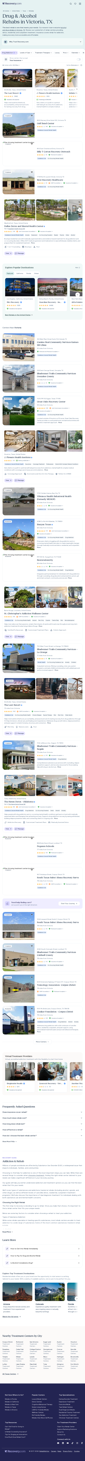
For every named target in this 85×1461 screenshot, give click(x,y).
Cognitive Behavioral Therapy (42, 1404)
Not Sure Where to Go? (14, 1395)
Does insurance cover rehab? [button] (14, 1112)
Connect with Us (63, 1439)
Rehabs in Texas (10, 1407)
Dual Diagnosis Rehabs (67, 1410)
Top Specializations (67, 1395)
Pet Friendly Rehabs (38, 1415)
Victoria (17, 328)
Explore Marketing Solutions (67, 1429)
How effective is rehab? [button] (12, 1130)
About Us (60, 1432)
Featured (10, 273)
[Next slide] (77, 89)
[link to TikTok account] (72, 1443)
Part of (14, 228)
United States (16, 11)
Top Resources (11, 1422)
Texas (24, 11)
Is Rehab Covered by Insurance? (16, 1432)
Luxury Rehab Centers (39, 1399)
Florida (28, 273)
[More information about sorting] (81, 65)
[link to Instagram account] (77, 1443)
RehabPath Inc (44, 1451)
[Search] (70, 3)
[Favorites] (75, 3)
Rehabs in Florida (11, 1399)
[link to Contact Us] (58, 1443)
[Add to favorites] (32, 115)
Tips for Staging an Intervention (16, 1434)
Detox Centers (37, 1402)
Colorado (40, 1304)
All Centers (6, 11)
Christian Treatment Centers (69, 1418)
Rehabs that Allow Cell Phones (42, 1418)
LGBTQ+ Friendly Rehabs (40, 1410)
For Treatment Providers (67, 1422)
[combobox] (16, 65)
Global (36, 273)
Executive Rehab (64, 1404)
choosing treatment (36, 1175)
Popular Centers (38, 1395)
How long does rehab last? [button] (13, 1124)
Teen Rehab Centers (66, 1407)
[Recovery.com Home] (12, 4)
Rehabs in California (12, 1402)
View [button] (7, 253)
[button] (80, 3)
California (19, 273)
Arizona (6, 1304)
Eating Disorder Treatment (68, 1399)
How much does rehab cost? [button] (14, 1118)
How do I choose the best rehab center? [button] (19, 1135)
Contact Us (61, 1435)
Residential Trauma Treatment (69, 1412)
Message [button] (21, 253)
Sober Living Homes (39, 1407)
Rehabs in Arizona (11, 1410)
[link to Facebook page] (82, 1443)
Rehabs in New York (11, 1404)
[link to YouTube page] (68, 1443)
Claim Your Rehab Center (66, 1426)
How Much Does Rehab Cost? (15, 1437)
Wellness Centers (38, 1412)
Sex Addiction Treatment (67, 1415)
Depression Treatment (67, 1402)
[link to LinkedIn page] (63, 1443)
